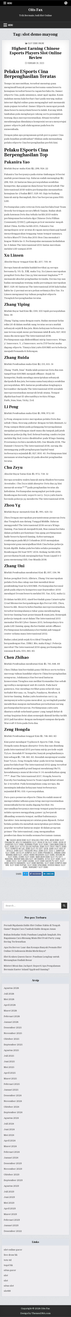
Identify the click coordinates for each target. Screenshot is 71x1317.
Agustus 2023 (11, 1186)
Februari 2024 (12, 1152)
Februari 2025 (12, 1084)
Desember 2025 (13, 1027)
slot (6, 1275)
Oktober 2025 (11, 1039)
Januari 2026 (11, 1022)
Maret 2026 (10, 1010)
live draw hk (10, 1255)
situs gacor (10, 1270)
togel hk (8, 1265)
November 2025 (13, 1033)
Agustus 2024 (11, 1118)
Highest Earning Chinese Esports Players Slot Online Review (35, 53)
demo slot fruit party (50, 846)
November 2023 (13, 1169)
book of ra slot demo (48, 842)
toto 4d (7, 1260)
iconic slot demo (27, 856)
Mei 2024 (9, 1135)
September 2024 (13, 1112)
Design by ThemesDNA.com (35, 1313)
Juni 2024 (9, 1129)
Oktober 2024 (11, 1107)
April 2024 (10, 1140)
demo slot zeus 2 (47, 850)
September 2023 (13, 1180)
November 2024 (13, 1101)
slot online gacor (13, 1249)
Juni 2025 (9, 1061)
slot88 (7, 1291)
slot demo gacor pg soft (47, 860)
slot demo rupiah (18, 865)
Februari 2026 (12, 1016)
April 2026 (10, 1005)
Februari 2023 (12, 1220)
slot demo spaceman (37, 865)
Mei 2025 (9, 1067)
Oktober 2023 (11, 1174)
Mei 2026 (9, 999)
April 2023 (10, 1208)
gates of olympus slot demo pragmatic (34, 852)
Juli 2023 (9, 1191)
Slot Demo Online (36, 43)
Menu (9, 3)
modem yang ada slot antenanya (29, 858)
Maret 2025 (10, 1078)
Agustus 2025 (11, 1050)
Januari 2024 (11, 1157)
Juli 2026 (9, 993)
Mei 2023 (9, 1203)
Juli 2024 (9, 1123)
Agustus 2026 (11, 988)
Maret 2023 (10, 1214)
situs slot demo (52, 858)
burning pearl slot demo (36, 844)
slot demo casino (26, 860)
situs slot (9, 1285)
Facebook (37, 874)
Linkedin (50, 874)
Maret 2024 (10, 1146)
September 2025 (13, 1044)
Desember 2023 (13, 1163)
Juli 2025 (9, 1055)
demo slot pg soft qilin (37, 848)
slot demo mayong (35, 862)
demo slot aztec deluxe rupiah (24, 846)
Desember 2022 (13, 1231)
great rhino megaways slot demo (39, 854)
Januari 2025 (11, 1089)
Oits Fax (35, 9)
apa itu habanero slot (26, 842)
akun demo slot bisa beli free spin (33, 840)
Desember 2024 (13, 1095)
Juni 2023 (9, 1197)
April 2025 (10, 1073)
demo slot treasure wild (26, 850)
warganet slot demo (38, 867)
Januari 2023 (11, 1225)
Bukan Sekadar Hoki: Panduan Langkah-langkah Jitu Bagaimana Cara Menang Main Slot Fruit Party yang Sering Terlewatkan (32, 938)
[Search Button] (65, 2)
